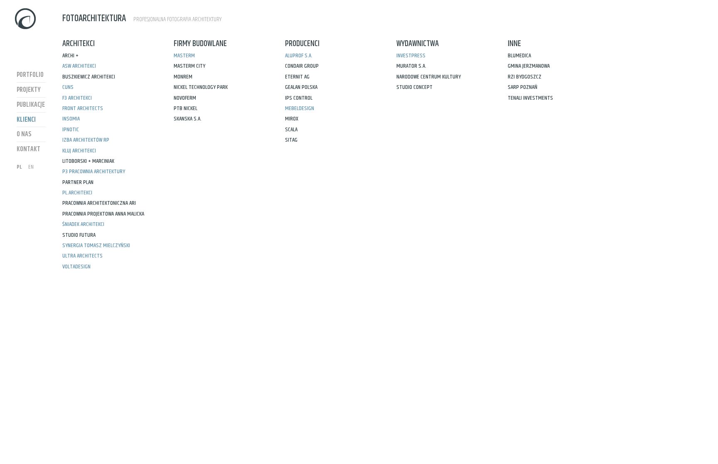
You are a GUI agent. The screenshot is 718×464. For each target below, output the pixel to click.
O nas (24, 134)
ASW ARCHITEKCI (79, 66)
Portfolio (30, 75)
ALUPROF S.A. (298, 55)
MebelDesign (299, 108)
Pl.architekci (77, 192)
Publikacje (31, 105)
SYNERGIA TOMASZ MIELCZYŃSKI (96, 245)
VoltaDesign (76, 266)
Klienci (26, 120)
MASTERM (184, 55)
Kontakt (28, 149)
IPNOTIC (70, 129)
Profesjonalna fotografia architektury (141, 18)
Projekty (29, 90)
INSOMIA (71, 118)
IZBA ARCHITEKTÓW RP (85, 140)
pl (19, 167)
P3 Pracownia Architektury (93, 171)
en (31, 167)
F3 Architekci (77, 98)
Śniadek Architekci (83, 224)
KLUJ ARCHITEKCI (79, 150)
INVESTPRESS (410, 55)
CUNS (68, 87)
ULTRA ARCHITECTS (82, 255)
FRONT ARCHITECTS (82, 108)
